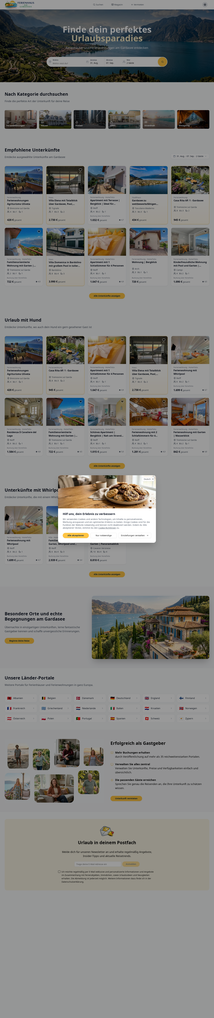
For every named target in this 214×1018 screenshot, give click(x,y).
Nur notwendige (104, 535)
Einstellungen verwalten (133, 535)
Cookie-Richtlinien (107, 527)
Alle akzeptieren (76, 535)
